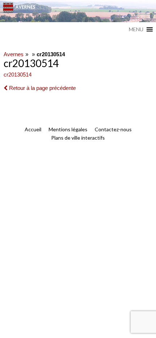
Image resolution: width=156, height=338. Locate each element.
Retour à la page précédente (42, 88)
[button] (136, 29)
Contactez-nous (113, 129)
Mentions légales (68, 129)
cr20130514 (18, 74)
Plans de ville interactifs (78, 137)
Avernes (14, 54)
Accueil (33, 129)
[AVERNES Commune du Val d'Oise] (78, 11)
